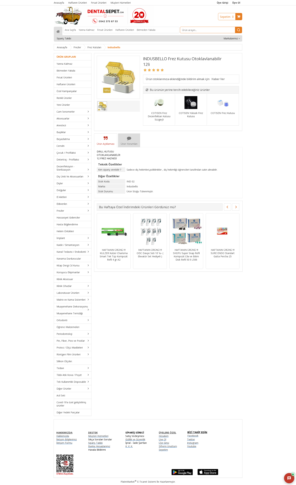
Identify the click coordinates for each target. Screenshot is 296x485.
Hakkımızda (62, 436)
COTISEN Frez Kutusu (223, 113)
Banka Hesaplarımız (99, 446)
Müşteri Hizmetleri (98, 436)
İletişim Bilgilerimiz (66, 439)
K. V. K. (129, 446)
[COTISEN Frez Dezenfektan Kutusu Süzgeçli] (159, 103)
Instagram (192, 442)
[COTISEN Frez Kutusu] (222, 103)
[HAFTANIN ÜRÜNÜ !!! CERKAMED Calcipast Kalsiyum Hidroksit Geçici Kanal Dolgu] (136, 231)
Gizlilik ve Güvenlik (135, 439)
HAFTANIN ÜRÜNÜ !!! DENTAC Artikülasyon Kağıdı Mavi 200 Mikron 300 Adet (172, 254)
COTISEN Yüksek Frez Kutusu (191, 114)
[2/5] (147, 70)
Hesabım (164, 436)
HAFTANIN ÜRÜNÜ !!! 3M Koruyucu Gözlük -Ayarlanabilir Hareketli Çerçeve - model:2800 (99, 254)
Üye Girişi (222, 2)
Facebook (192, 435)
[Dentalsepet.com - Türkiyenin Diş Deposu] (104, 25)
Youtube (191, 446)
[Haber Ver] (218, 79)
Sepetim (227, 17)
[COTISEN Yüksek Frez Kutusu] (191, 103)
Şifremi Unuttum (168, 446)
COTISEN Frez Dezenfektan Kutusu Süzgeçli (159, 116)
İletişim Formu (64, 442)
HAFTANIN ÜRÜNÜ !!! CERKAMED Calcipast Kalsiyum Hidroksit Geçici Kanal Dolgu (136, 254)
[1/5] (145, 70)
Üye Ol (236, 2)
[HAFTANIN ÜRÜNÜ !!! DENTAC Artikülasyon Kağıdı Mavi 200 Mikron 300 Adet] (172, 231)
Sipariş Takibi (95, 442)
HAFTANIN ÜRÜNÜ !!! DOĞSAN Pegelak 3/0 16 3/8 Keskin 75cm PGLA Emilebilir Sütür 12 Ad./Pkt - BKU (208, 256)
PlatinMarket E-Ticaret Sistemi (138, 481)
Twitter (191, 439)
